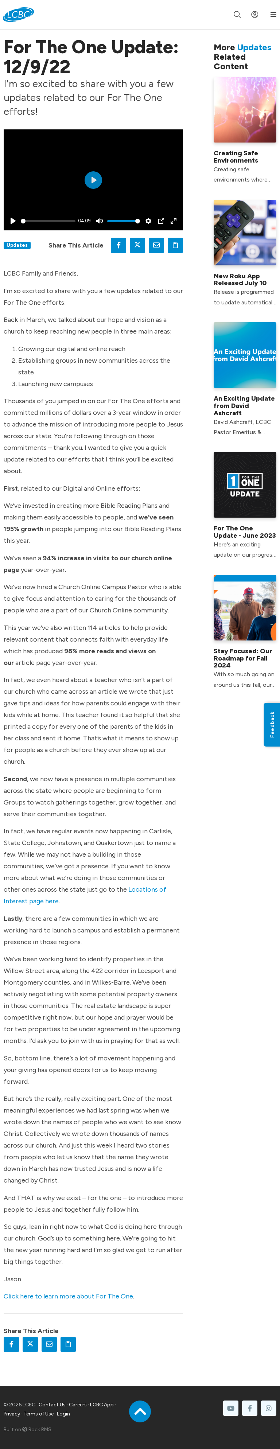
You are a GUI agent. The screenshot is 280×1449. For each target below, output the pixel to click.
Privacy (12, 1414)
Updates (17, 245)
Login (63, 1414)
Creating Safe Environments (236, 156)
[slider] (48, 221)
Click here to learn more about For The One (68, 1296)
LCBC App (102, 1405)
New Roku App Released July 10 (240, 279)
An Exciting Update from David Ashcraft (244, 405)
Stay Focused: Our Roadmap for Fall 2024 (243, 658)
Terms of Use (38, 1414)
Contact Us (52, 1405)
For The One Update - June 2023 (245, 532)
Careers (78, 1405)
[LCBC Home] (18, 14)
